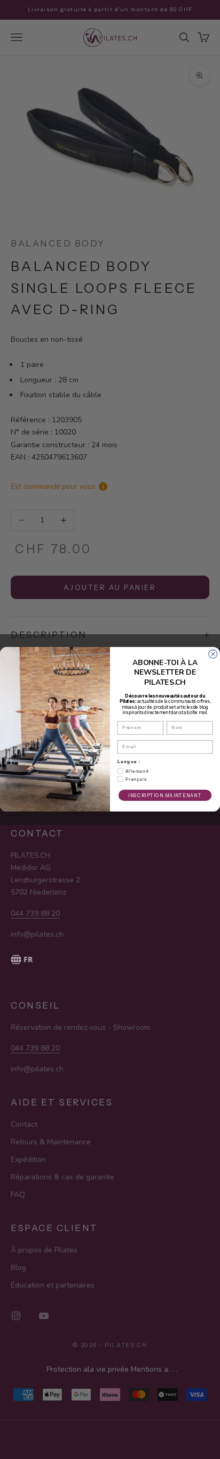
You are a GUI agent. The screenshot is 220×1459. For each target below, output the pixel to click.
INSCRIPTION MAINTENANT (164, 796)
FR (28, 959)
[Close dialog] (213, 654)
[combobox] (80, 959)
